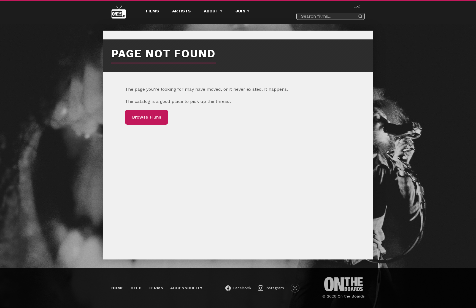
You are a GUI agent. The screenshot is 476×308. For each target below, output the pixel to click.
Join (240, 11)
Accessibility (186, 288)
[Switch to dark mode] (295, 288)
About (211, 11)
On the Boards (351, 296)
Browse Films (146, 117)
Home (117, 288)
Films (152, 11)
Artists (181, 11)
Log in (358, 6)
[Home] (118, 12)
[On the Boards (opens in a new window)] (343, 284)
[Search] (360, 16)
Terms (156, 288)
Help (136, 288)
